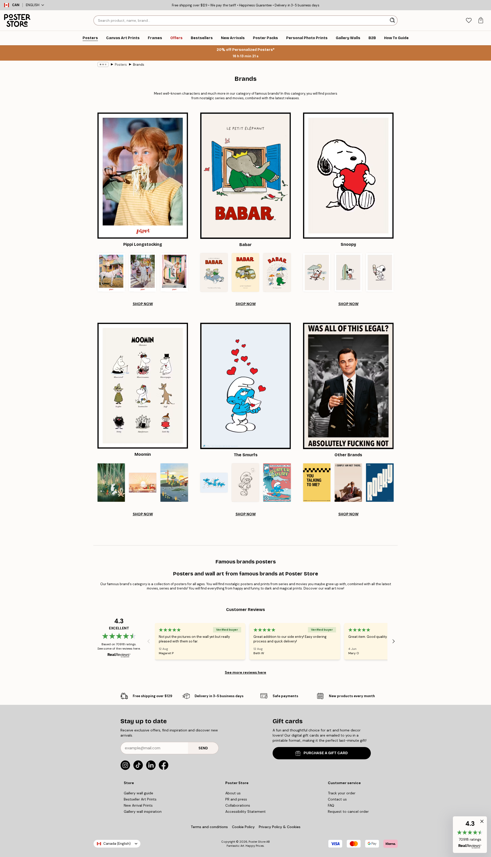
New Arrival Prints (138, 805)
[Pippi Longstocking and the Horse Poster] (174, 272)
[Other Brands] (348, 386)
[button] (470, 834)
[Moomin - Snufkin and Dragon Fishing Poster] (174, 482)
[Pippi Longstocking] (142, 176)
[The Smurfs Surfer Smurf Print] (277, 482)
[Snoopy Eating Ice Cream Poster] (380, 272)
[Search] (393, 20)
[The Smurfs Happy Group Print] (214, 482)
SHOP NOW (143, 304)
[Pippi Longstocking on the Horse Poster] (111, 272)
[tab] (469, 20)
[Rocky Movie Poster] (380, 482)
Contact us (337, 799)
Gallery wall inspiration (143, 811)
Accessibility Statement (245, 811)
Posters (121, 64)
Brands (138, 64)
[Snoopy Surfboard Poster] (348, 272)
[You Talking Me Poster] (316, 482)
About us (233, 793)
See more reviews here (245, 672)
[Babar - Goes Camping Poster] (245, 272)
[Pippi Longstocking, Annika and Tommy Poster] (142, 272)
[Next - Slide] (393, 641)
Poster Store (257, 841)
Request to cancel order (348, 811)
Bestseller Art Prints (140, 799)
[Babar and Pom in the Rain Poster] (277, 272)
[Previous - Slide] (148, 641)
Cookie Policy (243, 827)
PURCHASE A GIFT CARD (326, 753)
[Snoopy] (348, 176)
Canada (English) (117, 843)
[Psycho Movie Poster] (348, 482)
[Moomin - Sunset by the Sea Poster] (142, 482)
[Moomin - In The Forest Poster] (111, 482)
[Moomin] (142, 386)
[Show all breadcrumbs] (103, 64)
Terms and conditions (209, 827)
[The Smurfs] (245, 386)
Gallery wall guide (138, 793)
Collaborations (237, 805)
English (32, 5)
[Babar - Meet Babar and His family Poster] (214, 272)
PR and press (236, 799)
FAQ (331, 805)
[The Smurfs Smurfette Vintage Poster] (245, 482)
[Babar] (245, 176)
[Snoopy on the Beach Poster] (316, 272)
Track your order (341, 793)
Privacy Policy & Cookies (279, 827)
